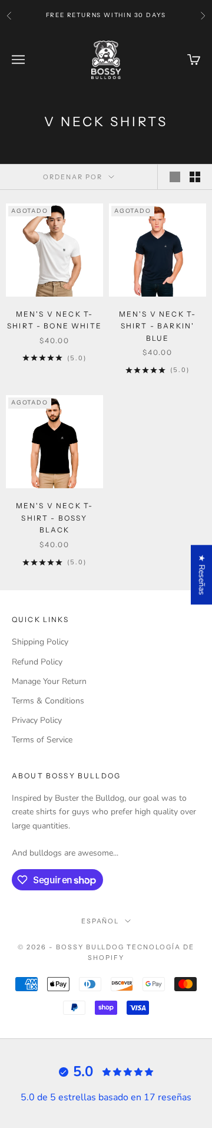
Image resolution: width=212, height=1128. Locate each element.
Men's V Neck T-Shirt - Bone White (54, 320)
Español (100, 921)
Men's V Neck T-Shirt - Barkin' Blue (157, 326)
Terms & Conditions (48, 700)
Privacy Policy (37, 720)
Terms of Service (42, 739)
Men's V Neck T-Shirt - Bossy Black (54, 517)
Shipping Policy (40, 641)
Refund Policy (37, 661)
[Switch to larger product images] (175, 177)
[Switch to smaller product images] (195, 177)
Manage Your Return (49, 681)
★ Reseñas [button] (201, 574)
